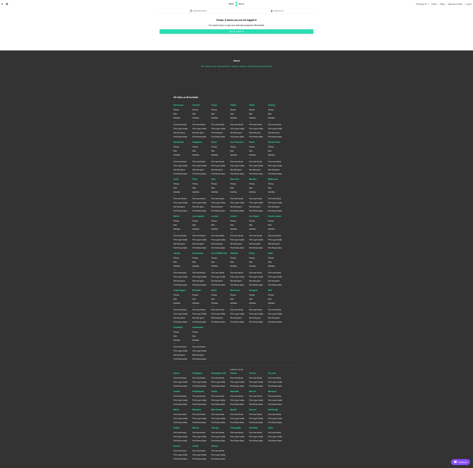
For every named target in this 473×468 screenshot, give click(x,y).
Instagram (243, 66)
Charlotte (253, 427)
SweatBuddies (198, 11)
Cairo (270, 427)
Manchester (216, 409)
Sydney (271, 104)
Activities (176, 118)
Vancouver (178, 104)
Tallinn (233, 104)
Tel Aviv (252, 373)
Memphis (196, 409)
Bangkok (253, 290)
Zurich (176, 373)
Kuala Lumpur (274, 216)
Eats (175, 113)
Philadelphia (198, 391)
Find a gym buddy (180, 128)
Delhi (270, 253)
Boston (176, 445)
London (215, 216)
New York (234, 179)
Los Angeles (198, 216)
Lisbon (233, 216)
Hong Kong (197, 253)
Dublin (176, 427)
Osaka (214, 391)
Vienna (233, 373)
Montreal (272, 391)
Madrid (233, 409)
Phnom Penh (274, 142)
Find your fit (422, 4)
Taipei (252, 104)
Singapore (197, 142)
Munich (252, 391)
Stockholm (178, 142)
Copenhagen (179, 290)
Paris (194, 179)
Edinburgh (273, 409)
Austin (195, 445)
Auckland (177, 327)
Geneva (252, 409)
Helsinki (234, 253)
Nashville (234, 391)
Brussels (196, 290)
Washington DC (218, 373)
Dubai (252, 253)
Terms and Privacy (224, 66)
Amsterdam (197, 327)
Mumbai (252, 179)
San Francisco (237, 142)
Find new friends (179, 124)
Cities (434, 4)
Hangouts (276, 11)
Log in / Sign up (236, 31)
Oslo (213, 179)
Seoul (214, 142)
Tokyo (214, 104)
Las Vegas (254, 216)
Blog (442, 4)
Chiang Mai (235, 427)
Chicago (215, 427)
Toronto (196, 104)
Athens (214, 445)
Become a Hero (455, 4)
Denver (195, 427)
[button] (460, 462)
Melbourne (273, 179)
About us (208, 66)
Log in (469, 4)
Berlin (214, 290)
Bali (270, 290)
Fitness (176, 109)
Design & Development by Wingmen (260, 66)
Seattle (176, 391)
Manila (176, 216)
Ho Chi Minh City (219, 253)
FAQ (202, 66)
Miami (176, 409)
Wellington (197, 373)
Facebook (234, 66)
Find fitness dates (180, 136)
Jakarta (176, 253)
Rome (252, 142)
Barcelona (235, 290)
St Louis (272, 373)
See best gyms (179, 132)
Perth (175, 179)
